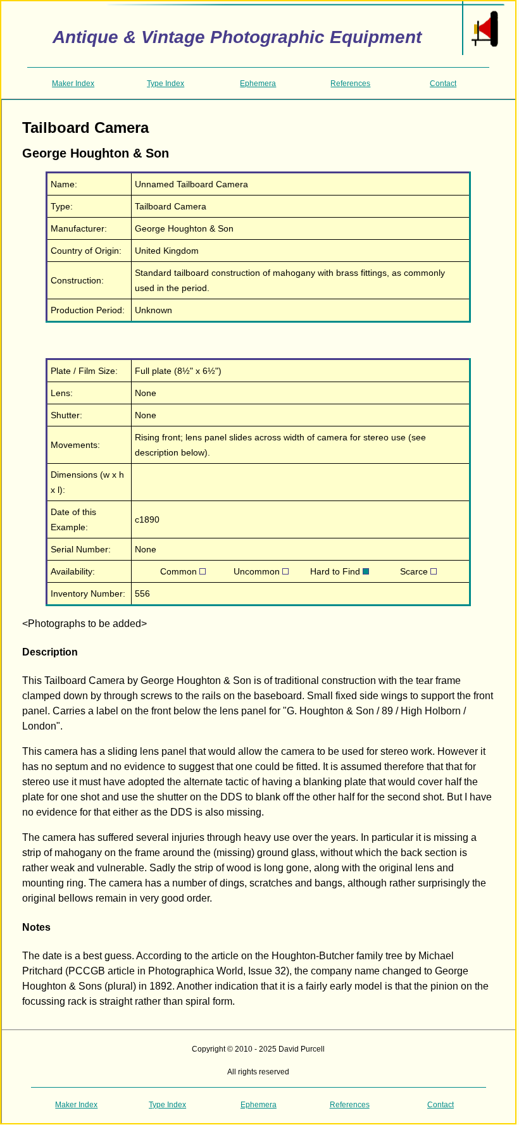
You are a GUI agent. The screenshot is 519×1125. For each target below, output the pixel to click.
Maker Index (73, 83)
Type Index (165, 83)
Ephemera (258, 83)
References (350, 83)
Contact (443, 83)
